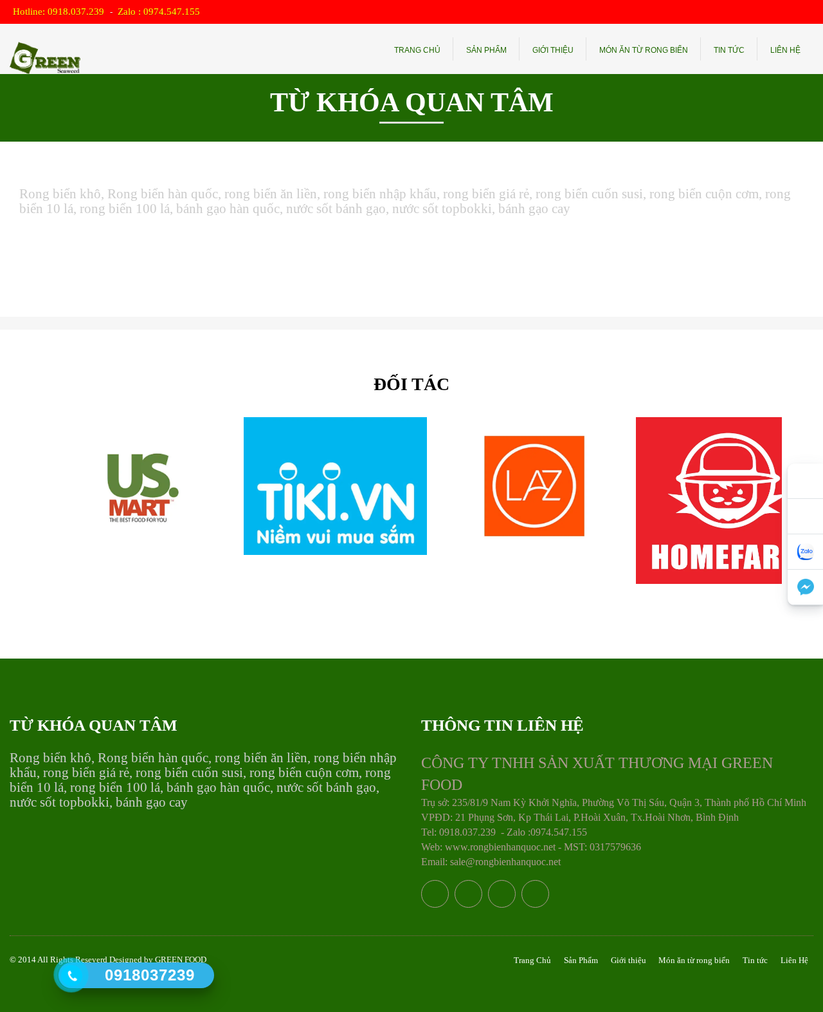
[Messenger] (805, 587)
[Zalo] (805, 552)
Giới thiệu (553, 50)
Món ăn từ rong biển (643, 50)
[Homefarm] (727, 500)
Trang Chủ (417, 50)
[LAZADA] (531, 486)
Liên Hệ (785, 50)
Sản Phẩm (486, 50)
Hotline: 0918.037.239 (60, 11)
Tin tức (729, 50)
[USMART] (139, 486)
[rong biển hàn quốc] (45, 50)
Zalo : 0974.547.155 (159, 11)
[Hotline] (805, 481)
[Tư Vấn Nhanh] (805, 516)
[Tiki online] (335, 486)
